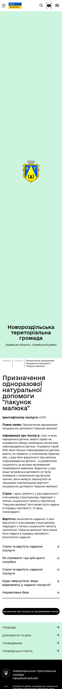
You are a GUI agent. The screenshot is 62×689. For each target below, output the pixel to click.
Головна (6, 360)
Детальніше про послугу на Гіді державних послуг (31, 611)
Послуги (18, 360)
